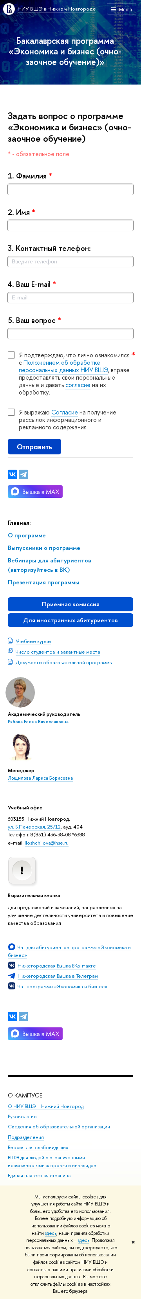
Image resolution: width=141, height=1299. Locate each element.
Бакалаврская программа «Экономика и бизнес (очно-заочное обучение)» (65, 51)
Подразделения (26, 1137)
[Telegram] (23, 1016)
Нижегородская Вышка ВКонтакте (57, 965)
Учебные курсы (33, 641)
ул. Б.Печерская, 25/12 (34, 826)
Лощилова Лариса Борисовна (40, 778)
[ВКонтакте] (12, 1016)
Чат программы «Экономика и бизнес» (62, 986)
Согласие (64, 412)
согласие (77, 384)
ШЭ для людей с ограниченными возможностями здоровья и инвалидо (52, 1161)
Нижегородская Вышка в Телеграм (58, 975)
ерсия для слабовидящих (38, 1147)
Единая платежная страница (39, 1175)
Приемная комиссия (70, 604)
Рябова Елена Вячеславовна (38, 722)
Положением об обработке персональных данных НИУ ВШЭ (63, 366)
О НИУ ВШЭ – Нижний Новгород (45, 1106)
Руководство (22, 1116)
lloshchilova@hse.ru (47, 842)
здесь (50, 1233)
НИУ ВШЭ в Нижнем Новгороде (57, 8)
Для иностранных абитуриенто (70, 620)
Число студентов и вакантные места (58, 651)
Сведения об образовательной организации (59, 1126)
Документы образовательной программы (64, 662)
